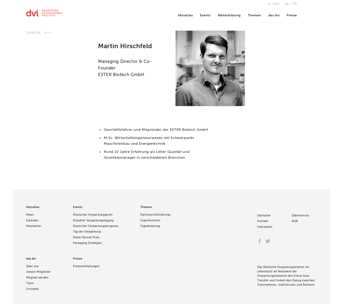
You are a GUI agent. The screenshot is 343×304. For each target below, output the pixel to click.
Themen (254, 15)
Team (30, 283)
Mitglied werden (37, 277)
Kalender (32, 220)
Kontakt (262, 221)
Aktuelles (185, 15)
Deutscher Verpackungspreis (93, 214)
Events (205, 15)
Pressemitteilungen (86, 266)
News (30, 214)
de (287, 3)
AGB (295, 221)
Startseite (263, 215)
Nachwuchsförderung (155, 214)
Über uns (32, 266)
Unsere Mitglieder (38, 272)
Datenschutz (300, 215)
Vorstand (32, 289)
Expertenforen (150, 220)
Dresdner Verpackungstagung (93, 220)
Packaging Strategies (87, 243)
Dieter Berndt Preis (86, 237)
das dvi (273, 15)
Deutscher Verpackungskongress (95, 226)
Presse (292, 15)
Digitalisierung (150, 226)
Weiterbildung (229, 15)
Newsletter (33, 226)
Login (275, 3)
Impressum (265, 227)
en (295, 3)
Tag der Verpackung (87, 231)
